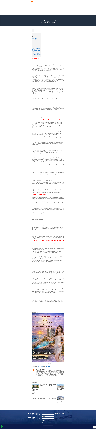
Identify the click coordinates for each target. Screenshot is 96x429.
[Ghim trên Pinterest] (49, 363)
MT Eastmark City (61, 417)
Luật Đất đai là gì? (42, 396)
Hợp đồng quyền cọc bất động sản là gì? (43, 385)
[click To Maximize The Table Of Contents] (33, 30)
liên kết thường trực (48, 366)
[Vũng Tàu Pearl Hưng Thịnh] (48, 337)
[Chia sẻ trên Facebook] (45, 363)
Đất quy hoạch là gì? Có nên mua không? (60, 389)
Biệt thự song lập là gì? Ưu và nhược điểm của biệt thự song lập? (35, 389)
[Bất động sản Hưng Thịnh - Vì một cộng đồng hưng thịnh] (32, 2)
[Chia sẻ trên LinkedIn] (50, 363)
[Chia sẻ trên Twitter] (46, 363)
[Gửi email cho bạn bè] (48, 363)
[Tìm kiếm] (67, 2)
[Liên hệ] (2, 426)
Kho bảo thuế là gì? (34, 396)
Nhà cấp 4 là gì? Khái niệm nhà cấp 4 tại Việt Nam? (60, 401)
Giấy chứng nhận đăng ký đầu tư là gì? (52, 385)
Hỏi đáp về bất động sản (48, 18)
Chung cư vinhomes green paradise (60, 413)
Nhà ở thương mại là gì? (52, 396)
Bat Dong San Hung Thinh (51, 22)
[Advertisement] (48, 9)
